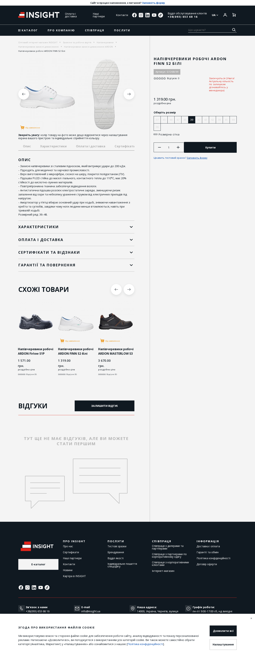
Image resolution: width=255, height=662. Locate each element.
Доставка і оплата (208, 546)
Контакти (122, 15)
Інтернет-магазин (163, 571)
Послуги (122, 30)
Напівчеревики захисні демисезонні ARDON (88, 47)
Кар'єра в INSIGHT (74, 576)
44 (233, 119)
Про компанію (61, 30)
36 (157, 127)
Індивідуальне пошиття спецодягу (122, 565)
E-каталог (38, 564)
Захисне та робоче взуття (77, 42)
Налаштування (223, 644)
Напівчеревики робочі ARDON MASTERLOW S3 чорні (116, 353)
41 (226, 119)
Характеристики (53, 146)
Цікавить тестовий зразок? (180, 157)
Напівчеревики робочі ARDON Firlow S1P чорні (35, 353)
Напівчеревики (105, 42)
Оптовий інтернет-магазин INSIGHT (37, 42)
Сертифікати (71, 552)
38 (219, 119)
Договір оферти (207, 564)
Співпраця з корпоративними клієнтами (170, 563)
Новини (67, 570)
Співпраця (94, 30)
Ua (214, 15)
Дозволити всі (223, 631)
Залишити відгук (104, 406)
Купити (210, 147)
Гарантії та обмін (208, 552)
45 (164, 119)
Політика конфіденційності (213, 558)
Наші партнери (99, 15)
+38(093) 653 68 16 (183, 16)
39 (191, 119)
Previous (23, 94)
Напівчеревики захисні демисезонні (38, 47)
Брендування (116, 552)
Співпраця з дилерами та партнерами (168, 547)
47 (177, 119)
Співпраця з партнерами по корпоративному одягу (169, 555)
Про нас (68, 546)
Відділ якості (116, 558)
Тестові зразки (117, 546)
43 (205, 119)
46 (171, 119)
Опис (27, 146)
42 (212, 119)
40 (198, 119)
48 (184, 119)
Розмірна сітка (168, 134)
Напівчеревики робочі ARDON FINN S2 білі (76, 351)
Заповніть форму (153, 2)
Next (129, 94)
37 (157, 119)
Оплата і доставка (71, 15)
